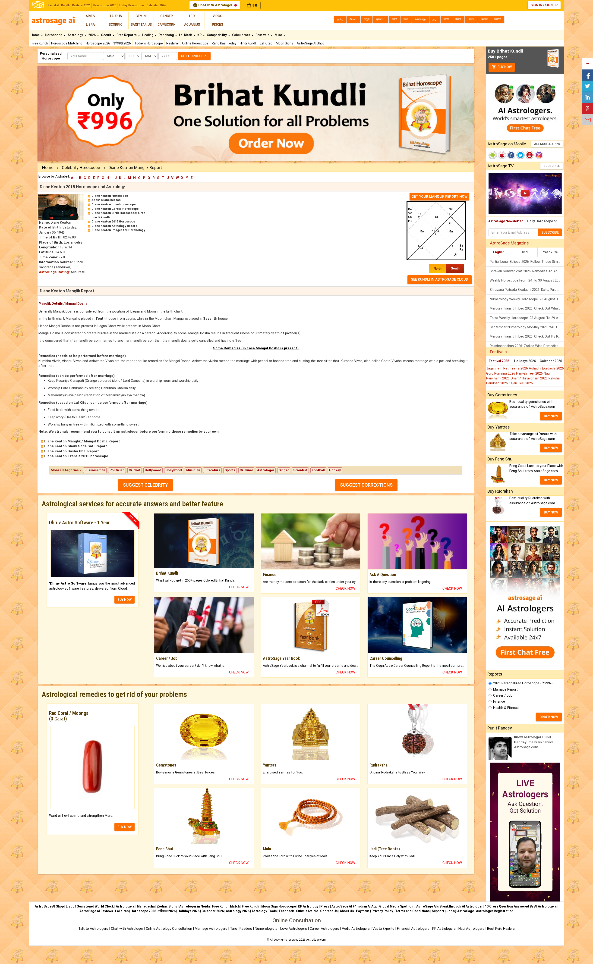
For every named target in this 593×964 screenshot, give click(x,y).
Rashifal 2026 (81, 5)
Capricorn (167, 24)
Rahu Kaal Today (224, 43)
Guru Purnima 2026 (501, 373)
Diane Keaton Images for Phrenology (118, 230)
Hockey (335, 470)
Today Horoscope (131, 5)
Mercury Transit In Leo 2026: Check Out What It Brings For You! (527, 308)
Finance (499, 701)
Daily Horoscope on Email (545, 221)
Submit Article (307, 911)
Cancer (166, 16)
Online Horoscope (195, 43)
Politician (117, 470)
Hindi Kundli (248, 43)
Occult (106, 35)
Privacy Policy (382, 911)
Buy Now (504, 67)
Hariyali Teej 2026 (530, 373)
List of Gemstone (79, 906)
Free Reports (127, 35)
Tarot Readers (241, 928)
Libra (90, 24)
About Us (347, 911)
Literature (212, 470)
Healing (148, 35)
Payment (362, 911)
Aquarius (192, 24)
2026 (92, 35)
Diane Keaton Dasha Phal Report (71, 451)
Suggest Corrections (366, 485)
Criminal (246, 470)
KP (199, 35)
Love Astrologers (293, 928)
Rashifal (53, 5)
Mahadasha (146, 906)
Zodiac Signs (167, 906)
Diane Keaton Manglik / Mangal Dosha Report (82, 441)
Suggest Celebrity (145, 485)
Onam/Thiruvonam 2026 (530, 378)
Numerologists (266, 928)
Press (324, 906)
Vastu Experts (383, 928)
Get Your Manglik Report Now (439, 196)
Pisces (217, 24)
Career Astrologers (324, 928)
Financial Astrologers (413, 928)
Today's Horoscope (148, 43)
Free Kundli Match (226, 906)
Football (318, 470)
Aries (90, 16)
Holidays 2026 (525, 361)
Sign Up (551, 5)
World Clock (104, 906)
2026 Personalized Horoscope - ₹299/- (523, 683)
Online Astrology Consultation (169, 928)
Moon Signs (284, 43)
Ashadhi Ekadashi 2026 (546, 368)
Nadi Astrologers (471, 928)
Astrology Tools (264, 911)
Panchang (166, 35)
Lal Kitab (266, 43)
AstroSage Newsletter (505, 221)
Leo (192, 16)
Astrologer (265, 470)
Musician (193, 470)
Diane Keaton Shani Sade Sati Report (75, 446)
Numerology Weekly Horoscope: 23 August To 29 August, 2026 (527, 299)
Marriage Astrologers (211, 928)
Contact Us (329, 911)
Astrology (76, 35)
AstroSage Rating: (54, 272)
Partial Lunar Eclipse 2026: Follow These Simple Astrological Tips (527, 262)
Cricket (134, 470)
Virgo (217, 16)
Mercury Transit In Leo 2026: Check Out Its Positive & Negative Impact (527, 336)
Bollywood (174, 470)
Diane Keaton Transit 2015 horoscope (76, 456)
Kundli (65, 5)
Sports (230, 470)
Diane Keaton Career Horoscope (115, 208)
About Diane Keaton (106, 200)
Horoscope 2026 (104, 5)
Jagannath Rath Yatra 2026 (507, 368)
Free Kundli (40, 43)
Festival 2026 (499, 361)
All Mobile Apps (547, 144)
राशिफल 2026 (122, 43)
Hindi (524, 252)
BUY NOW (124, 599)
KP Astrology (308, 906)
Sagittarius (141, 24)
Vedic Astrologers (356, 928)
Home (35, 35)
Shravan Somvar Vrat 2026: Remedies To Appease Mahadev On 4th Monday (527, 271)
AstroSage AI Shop (311, 43)
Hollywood (153, 470)
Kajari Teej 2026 (521, 383)
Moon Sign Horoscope (278, 906)
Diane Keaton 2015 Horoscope (113, 221)
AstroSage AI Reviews (96, 911)
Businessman (95, 470)
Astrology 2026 (237, 911)
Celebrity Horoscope (81, 167)
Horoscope (54, 35)
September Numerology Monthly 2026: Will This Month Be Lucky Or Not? (527, 327)
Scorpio (116, 24)
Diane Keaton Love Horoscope (113, 204)
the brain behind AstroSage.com (533, 742)
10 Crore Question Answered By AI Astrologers (521, 906)
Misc (279, 35)
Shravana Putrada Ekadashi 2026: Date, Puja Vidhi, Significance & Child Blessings (527, 290)
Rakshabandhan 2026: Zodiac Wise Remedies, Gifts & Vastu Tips (527, 346)
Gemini (141, 16)
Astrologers (125, 906)
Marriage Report (505, 689)
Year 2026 (550, 252)
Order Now (548, 717)
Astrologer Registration (495, 911)
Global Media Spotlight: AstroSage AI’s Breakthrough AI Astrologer (431, 906)
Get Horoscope (194, 56)
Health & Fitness (506, 708)
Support (438, 911)
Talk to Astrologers (93, 928)
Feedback (286, 911)
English (499, 252)
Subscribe (551, 166)
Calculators (241, 35)
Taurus (115, 16)
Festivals (262, 35)
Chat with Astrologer (215, 5)
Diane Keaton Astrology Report (114, 226)
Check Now (239, 587)
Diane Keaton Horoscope (109, 195)
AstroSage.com (316, 939)
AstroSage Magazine (509, 243)
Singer (284, 470)
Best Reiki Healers (501, 928)
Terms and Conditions (412, 911)
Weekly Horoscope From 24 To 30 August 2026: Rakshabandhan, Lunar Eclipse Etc (527, 280)
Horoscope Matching (66, 43)
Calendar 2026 (156, 5)
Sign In (536, 5)
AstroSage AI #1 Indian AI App (354, 906)
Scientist (300, 470)
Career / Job (502, 695)
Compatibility (217, 35)
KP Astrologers (444, 928)
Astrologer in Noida (194, 906)
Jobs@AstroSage (460, 911)
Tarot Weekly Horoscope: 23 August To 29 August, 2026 (527, 318)
